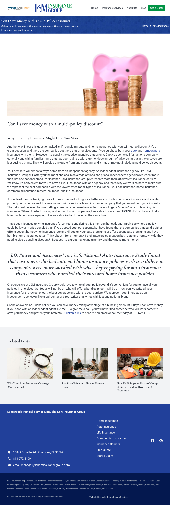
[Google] (161, 440)
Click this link (72, 313)
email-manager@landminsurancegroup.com (41, 465)
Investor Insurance (23, 30)
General (58, 26)
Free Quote (104, 450)
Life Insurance (106, 432)
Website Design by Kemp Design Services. (109, 497)
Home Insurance (107, 420)
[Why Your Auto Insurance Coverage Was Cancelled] (30, 350)
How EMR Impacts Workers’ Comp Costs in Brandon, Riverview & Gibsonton (137, 387)
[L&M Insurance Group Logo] (53, 8)
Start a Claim (105, 455)
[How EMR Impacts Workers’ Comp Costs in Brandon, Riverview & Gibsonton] (140, 350)
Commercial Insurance (41, 26)
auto (134, 150)
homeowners (151, 150)
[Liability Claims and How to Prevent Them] (85, 350)
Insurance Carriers (108, 444)
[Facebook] (152, 440)
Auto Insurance (20, 26)
